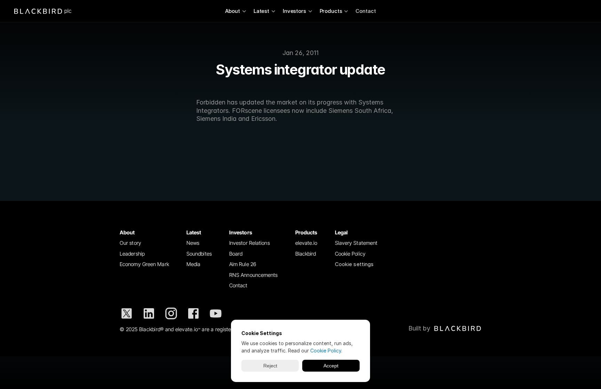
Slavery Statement (356, 243)
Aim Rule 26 (242, 264)
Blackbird (305, 253)
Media (193, 264)
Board (236, 253)
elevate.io (306, 243)
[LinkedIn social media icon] (149, 313)
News (192, 243)
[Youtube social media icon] (216, 313)
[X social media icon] (127, 313)
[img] (457, 328)
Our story (130, 243)
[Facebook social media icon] (193, 313)
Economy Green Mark (144, 264)
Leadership (132, 253)
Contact (365, 11)
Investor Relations (249, 243)
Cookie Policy (350, 253)
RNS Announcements (253, 275)
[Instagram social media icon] (171, 313)
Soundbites (199, 253)
